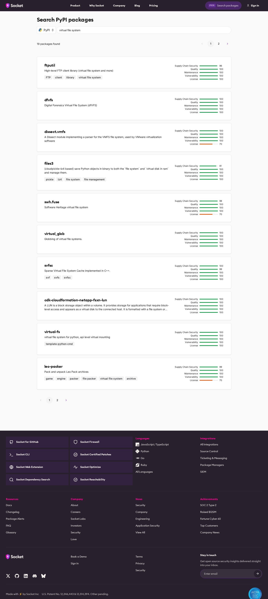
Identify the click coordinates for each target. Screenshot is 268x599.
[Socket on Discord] (34, 576)
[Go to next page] (227, 43)
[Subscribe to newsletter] (257, 573)
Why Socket (96, 5)
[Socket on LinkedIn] (26, 576)
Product (75, 5)
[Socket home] (14, 5)
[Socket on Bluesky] (43, 576)
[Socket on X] (8, 576)
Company (119, 5)
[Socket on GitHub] (17, 576)
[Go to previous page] (202, 43)
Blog (137, 5)
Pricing (153, 5)
